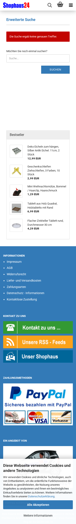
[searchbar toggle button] (49, 5)
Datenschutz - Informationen (25, 293)
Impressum (14, 261)
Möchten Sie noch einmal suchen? (26, 51)
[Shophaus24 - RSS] (38, 341)
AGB (10, 268)
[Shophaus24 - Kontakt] (38, 327)
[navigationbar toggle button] (70, 5)
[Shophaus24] (15, 5)
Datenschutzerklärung (41, 496)
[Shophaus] (38, 356)
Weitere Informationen (38, 515)
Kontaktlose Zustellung (22, 299)
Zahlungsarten (16, 287)
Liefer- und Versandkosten (24, 280)
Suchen (55, 69)
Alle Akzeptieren (38, 504)
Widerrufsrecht (16, 274)
